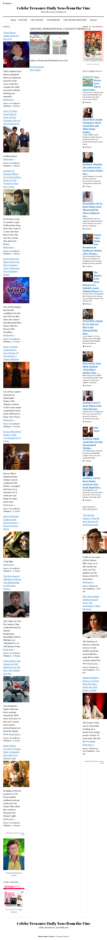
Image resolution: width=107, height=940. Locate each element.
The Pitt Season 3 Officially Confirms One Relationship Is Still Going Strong (12, 582)
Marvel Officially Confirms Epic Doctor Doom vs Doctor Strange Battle (11, 522)
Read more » (9, 99)
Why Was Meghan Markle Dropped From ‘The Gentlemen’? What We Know (91, 602)
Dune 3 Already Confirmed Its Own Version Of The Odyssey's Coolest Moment (11, 353)
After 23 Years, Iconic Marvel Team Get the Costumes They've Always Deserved (11, 117)
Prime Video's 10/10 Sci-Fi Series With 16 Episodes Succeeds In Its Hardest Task (12, 752)
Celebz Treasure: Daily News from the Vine (53, 7)
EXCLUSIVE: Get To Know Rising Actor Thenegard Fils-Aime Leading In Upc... (92, 209)
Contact (93, 20)
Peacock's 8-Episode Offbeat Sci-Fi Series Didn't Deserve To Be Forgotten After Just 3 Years (12, 178)
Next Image (35, 69)
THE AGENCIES (53, 20)
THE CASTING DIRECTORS (75, 20)
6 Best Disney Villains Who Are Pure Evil (11, 35)
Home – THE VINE (19, 20)
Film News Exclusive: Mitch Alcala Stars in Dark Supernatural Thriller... (93, 438)
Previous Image (37, 66)
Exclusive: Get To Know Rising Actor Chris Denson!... (92, 405)
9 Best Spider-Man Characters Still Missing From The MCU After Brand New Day (12, 667)
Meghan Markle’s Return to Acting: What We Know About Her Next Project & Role (91, 684)
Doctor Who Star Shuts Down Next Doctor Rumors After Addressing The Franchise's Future (11, 266)
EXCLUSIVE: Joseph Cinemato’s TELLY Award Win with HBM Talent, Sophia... (92, 125)
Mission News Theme (45, 936)
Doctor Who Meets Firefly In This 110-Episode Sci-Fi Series (12, 436)
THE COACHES (36, 20)
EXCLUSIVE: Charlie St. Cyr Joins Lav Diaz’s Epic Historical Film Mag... (93, 327)
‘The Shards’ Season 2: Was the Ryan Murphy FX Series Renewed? (91, 520)
